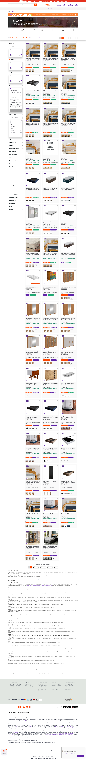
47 (54, 567)
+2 (36, 168)
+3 (53, 135)
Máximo (17, 49)
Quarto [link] (13, 11)
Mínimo (11, 49)
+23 (36, 558)
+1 (71, 70)
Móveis (9, 11)
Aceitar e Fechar (80, 756)
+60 (36, 233)
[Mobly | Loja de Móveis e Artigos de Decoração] (47, 5)
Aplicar (15, 110)
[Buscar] (35, 5)
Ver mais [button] (11, 136)
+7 (71, 298)
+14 (36, 428)
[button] (36, 38)
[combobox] (14, 117)
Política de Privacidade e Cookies (70, 753)
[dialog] (73, 752)
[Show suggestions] (21, 118)
